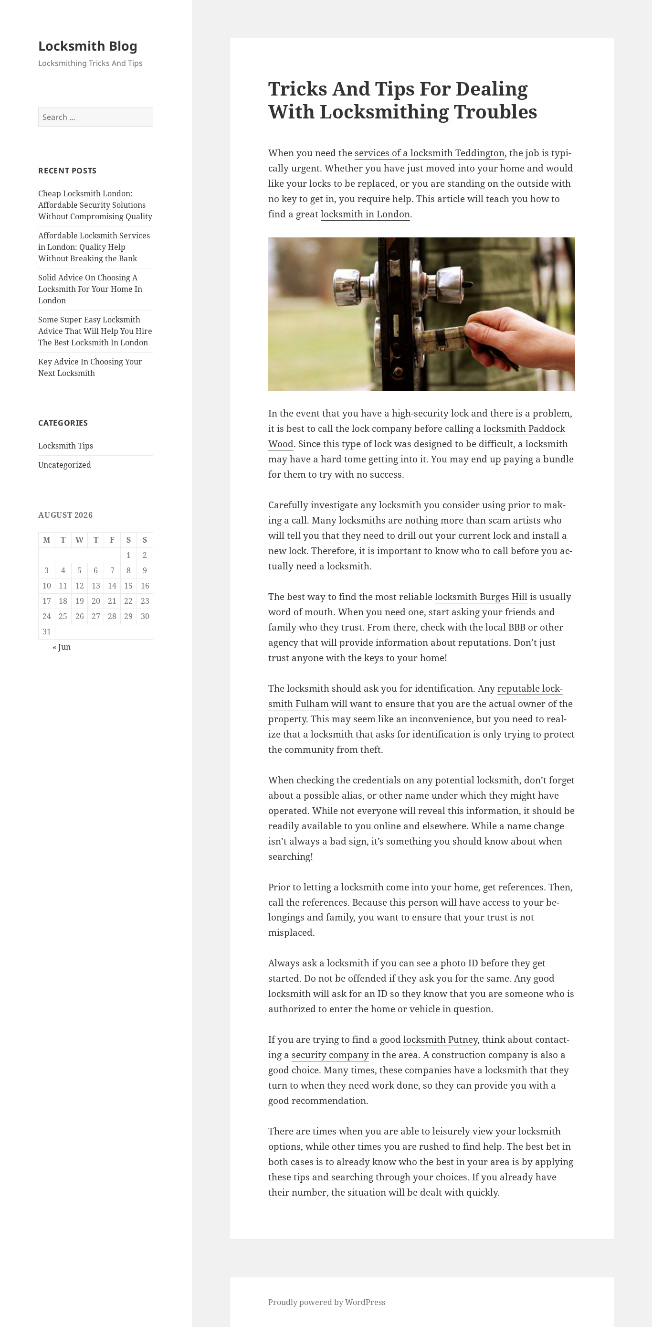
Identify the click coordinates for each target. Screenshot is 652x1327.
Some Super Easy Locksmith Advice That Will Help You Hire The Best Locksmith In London (95, 331)
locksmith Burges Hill (481, 596)
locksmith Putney (440, 1039)
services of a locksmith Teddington (430, 153)
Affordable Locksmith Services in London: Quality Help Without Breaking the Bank (94, 247)
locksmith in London (365, 214)
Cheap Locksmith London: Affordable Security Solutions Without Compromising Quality (95, 205)
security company (330, 1055)
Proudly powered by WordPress (326, 1302)
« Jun (62, 647)
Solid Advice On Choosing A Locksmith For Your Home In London (90, 289)
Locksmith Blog (87, 45)
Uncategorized (64, 465)
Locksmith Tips (65, 445)
